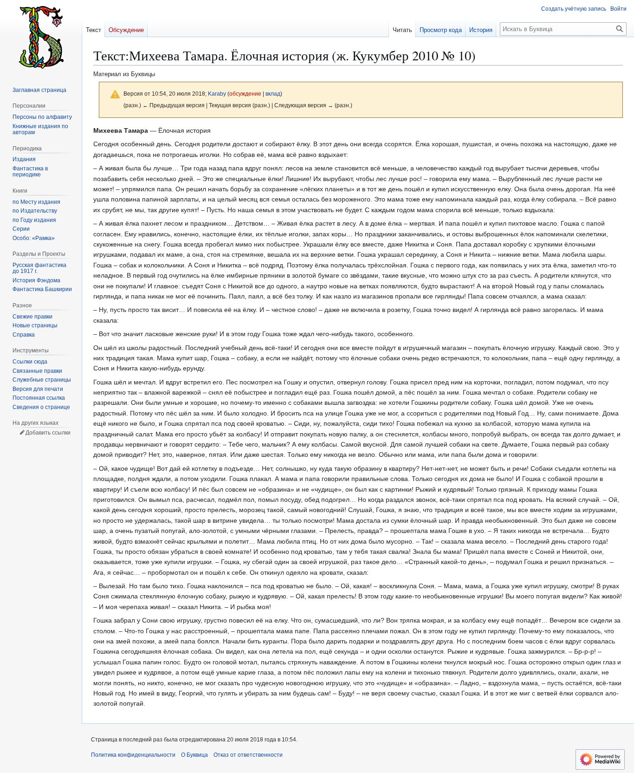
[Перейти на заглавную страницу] (41, 37)
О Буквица (194, 755)
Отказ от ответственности (248, 755)
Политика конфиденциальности (133, 755)
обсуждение (245, 94)
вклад (272, 94)
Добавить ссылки (48, 432)
